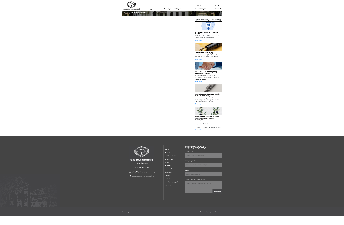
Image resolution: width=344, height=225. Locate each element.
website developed (204, 212)
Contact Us (218, 9)
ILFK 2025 (167, 146)
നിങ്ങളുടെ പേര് (189, 151)
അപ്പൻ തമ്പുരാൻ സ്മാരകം (174, 9)
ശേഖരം (167, 162)
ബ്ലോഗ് (167, 175)
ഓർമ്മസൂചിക (202, 9)
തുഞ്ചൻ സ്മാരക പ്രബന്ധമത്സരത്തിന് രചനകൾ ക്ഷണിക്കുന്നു (208, 95)
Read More (198, 40)
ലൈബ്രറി (162, 9)
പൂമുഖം (167, 149)
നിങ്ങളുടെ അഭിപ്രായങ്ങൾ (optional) (195, 179)
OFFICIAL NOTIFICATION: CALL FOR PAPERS (206, 33)
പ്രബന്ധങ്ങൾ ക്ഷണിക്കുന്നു (204, 53)
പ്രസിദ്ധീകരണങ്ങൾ (170, 155)
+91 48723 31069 (143, 168)
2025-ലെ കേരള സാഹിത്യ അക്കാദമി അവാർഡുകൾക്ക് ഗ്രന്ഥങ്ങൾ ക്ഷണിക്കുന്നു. (207, 118)
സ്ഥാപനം (210, 9)
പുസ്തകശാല (152, 9)
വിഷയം (187, 170)
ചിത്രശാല (168, 178)
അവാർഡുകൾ (169, 159)
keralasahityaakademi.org (129, 212)
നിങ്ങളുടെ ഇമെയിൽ (190, 161)
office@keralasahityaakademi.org (143, 172)
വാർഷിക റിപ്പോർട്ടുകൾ (171, 182)
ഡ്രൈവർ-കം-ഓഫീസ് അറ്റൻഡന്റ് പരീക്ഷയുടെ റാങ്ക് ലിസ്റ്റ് (206, 72)
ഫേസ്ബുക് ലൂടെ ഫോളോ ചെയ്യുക (143, 176)
